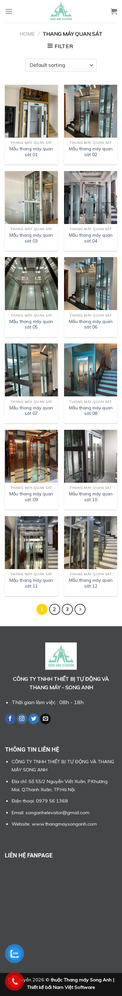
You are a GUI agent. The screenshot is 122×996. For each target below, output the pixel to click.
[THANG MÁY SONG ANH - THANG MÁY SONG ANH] (61, 11)
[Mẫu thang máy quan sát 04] (90, 197)
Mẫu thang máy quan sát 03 (31, 237)
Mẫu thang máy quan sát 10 (91, 496)
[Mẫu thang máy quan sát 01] (31, 111)
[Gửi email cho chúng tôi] (45, 719)
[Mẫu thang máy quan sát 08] (90, 369)
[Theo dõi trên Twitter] (33, 719)
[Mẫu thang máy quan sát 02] (90, 111)
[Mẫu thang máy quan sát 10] (90, 456)
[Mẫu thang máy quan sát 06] (90, 283)
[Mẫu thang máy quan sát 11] (31, 542)
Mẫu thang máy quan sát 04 (91, 237)
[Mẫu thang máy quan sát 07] (31, 369)
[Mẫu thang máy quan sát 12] (90, 542)
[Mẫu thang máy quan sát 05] (31, 283)
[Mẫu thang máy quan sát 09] (31, 456)
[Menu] (9, 11)
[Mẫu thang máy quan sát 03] (31, 197)
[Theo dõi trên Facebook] (10, 719)
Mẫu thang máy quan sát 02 (91, 151)
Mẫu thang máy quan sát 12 (91, 583)
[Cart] (114, 11)
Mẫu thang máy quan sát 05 (31, 324)
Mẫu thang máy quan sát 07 (31, 410)
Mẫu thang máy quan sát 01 (31, 151)
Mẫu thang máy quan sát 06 (91, 324)
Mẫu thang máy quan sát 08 (91, 410)
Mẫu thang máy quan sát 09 (31, 496)
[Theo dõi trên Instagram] (22, 719)
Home (27, 34)
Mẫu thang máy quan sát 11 (31, 583)
